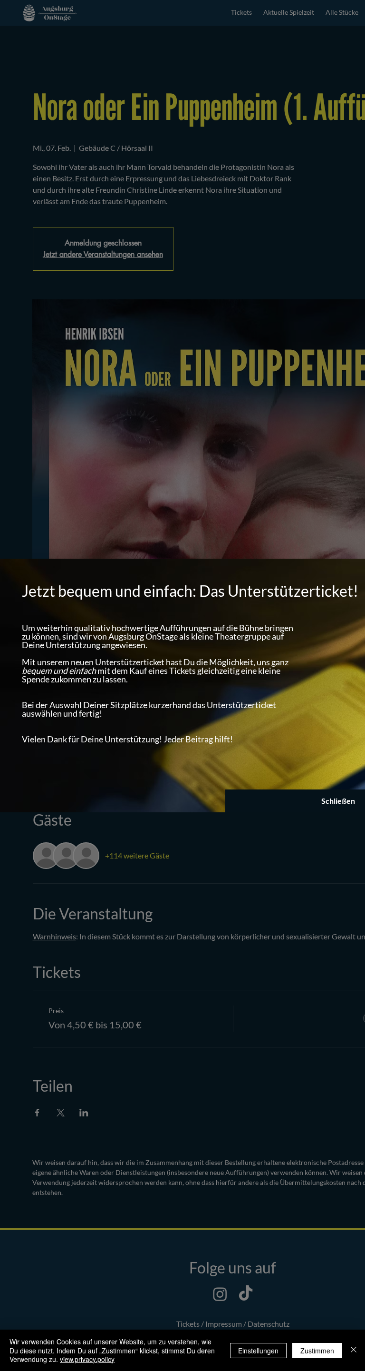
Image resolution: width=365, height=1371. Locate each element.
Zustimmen (317, 1350)
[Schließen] (353, 1350)
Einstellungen (258, 1350)
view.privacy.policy (87, 1359)
